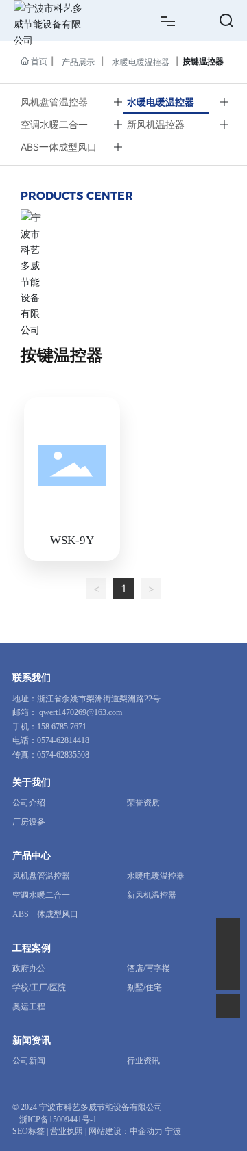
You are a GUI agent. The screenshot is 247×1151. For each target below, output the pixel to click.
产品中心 (31, 856)
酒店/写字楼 (148, 968)
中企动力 (146, 1131)
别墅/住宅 (144, 987)
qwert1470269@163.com (80, 712)
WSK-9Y (72, 540)
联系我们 (31, 678)
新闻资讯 (31, 1040)
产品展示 (78, 62)
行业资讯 (143, 1060)
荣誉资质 (143, 802)
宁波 (173, 1131)
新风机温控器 (156, 124)
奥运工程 (28, 1006)
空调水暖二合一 (54, 124)
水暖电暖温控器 (140, 62)
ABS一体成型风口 (59, 147)
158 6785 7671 (61, 727)
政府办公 (28, 968)
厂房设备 (28, 822)
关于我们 (31, 782)
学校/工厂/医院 (39, 987)
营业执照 (66, 1131)
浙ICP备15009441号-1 (58, 1119)
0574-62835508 (63, 755)
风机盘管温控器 (54, 101)
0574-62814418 (63, 740)
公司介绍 (28, 802)
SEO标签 (28, 1131)
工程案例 (31, 948)
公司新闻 (28, 1060)
